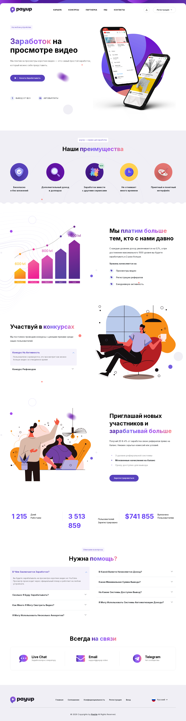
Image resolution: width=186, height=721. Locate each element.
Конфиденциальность (94, 700)
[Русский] (153, 700)
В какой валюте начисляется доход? (120, 571)
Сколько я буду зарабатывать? (30, 595)
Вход (128, 700)
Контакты (119, 10)
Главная (59, 700)
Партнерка (91, 10)
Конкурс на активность (26, 352)
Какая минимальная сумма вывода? (120, 582)
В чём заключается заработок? (30, 571)
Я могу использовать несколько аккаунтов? (38, 615)
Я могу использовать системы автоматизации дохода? (131, 602)
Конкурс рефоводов (24, 369)
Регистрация (115, 700)
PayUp (94, 714)
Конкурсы (73, 10)
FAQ (105, 10)
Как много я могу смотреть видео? (33, 605)
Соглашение (73, 700)
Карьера (57, 10)
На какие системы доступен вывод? (120, 592)
